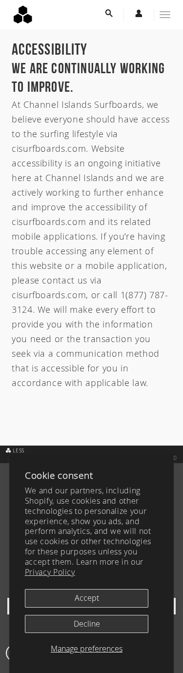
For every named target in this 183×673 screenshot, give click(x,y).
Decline (87, 623)
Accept (87, 597)
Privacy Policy (50, 572)
